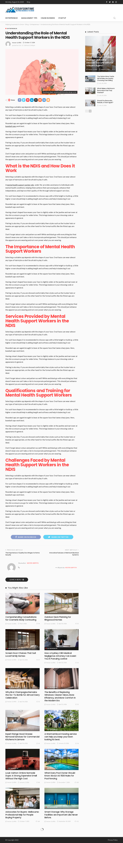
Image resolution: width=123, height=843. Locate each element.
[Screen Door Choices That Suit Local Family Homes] (22, 639)
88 (39, 782)
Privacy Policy (113, 840)
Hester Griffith (16, 42)
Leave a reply (16, 580)
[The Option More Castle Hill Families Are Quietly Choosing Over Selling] (90, 78)
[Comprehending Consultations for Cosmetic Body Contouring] (22, 603)
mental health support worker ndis (20, 185)
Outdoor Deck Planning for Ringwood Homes (57, 618)
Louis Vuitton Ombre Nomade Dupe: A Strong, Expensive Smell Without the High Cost (21, 775)
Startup (62, 18)
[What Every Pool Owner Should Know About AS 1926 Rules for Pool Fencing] (61, 759)
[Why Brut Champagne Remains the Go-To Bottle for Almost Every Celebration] (22, 678)
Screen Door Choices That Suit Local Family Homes (20, 654)
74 (78, 743)
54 (39, 623)
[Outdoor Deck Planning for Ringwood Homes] (61, 603)
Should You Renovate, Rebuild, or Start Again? (105, 102)
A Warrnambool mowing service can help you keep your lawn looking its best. (60, 736)
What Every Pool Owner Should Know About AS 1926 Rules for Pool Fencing (59, 775)
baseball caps (10, 126)
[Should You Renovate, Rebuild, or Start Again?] (90, 103)
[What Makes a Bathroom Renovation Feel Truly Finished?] (90, 91)
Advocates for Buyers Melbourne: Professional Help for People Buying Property (22, 814)
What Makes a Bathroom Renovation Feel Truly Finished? (106, 90)
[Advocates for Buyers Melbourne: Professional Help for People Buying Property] (22, 798)
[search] (114, 18)
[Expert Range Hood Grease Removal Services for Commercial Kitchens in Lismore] (22, 720)
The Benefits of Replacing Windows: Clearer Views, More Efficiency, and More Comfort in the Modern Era (60, 696)
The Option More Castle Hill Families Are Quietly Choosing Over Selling (105, 78)
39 (39, 743)
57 (39, 660)
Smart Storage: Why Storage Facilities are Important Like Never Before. (61, 814)
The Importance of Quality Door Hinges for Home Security (22, 554)
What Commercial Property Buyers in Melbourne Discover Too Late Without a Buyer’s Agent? (100, 61)
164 (38, 821)
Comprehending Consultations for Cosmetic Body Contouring (21, 618)
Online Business (48, 18)
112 (77, 821)
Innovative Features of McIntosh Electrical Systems (64, 554)
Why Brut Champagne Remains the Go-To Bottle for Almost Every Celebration (22, 695)
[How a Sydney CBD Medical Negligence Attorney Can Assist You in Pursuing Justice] (61, 639)
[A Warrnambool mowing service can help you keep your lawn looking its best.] (61, 720)
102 (77, 782)
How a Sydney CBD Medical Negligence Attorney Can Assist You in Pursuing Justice (60, 656)
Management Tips (29, 18)
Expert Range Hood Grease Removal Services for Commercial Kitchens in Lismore (22, 736)
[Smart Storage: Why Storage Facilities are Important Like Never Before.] (61, 798)
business (91, 53)
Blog (28, 2)
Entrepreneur (11, 18)
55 (78, 623)
